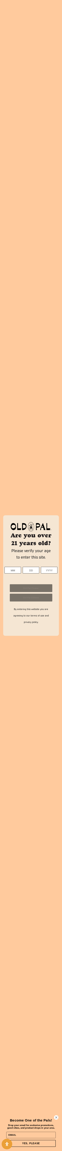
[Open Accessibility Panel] (7, 1144)
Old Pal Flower (31, 588)
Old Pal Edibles (31, 597)
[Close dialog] (56, 1117)
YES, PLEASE (31, 1143)
